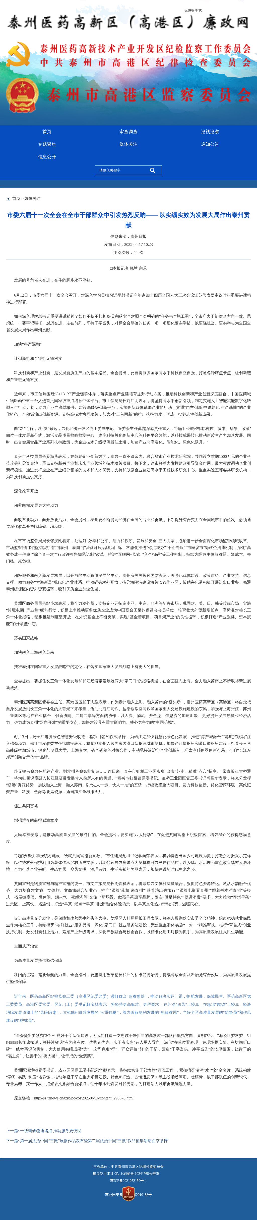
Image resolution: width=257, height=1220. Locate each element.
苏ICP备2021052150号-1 (128, 1181)
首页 (46, 131)
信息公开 (47, 156)
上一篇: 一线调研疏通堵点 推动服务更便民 (43, 1131)
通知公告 (210, 144)
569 (137, 252)
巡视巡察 (210, 131)
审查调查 (128, 131)
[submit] (152, 170)
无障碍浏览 (193, 11)
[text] (121, 170)
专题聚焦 (47, 144)
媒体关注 (128, 144)
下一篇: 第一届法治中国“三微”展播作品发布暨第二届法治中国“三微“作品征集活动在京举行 (87, 1141)
